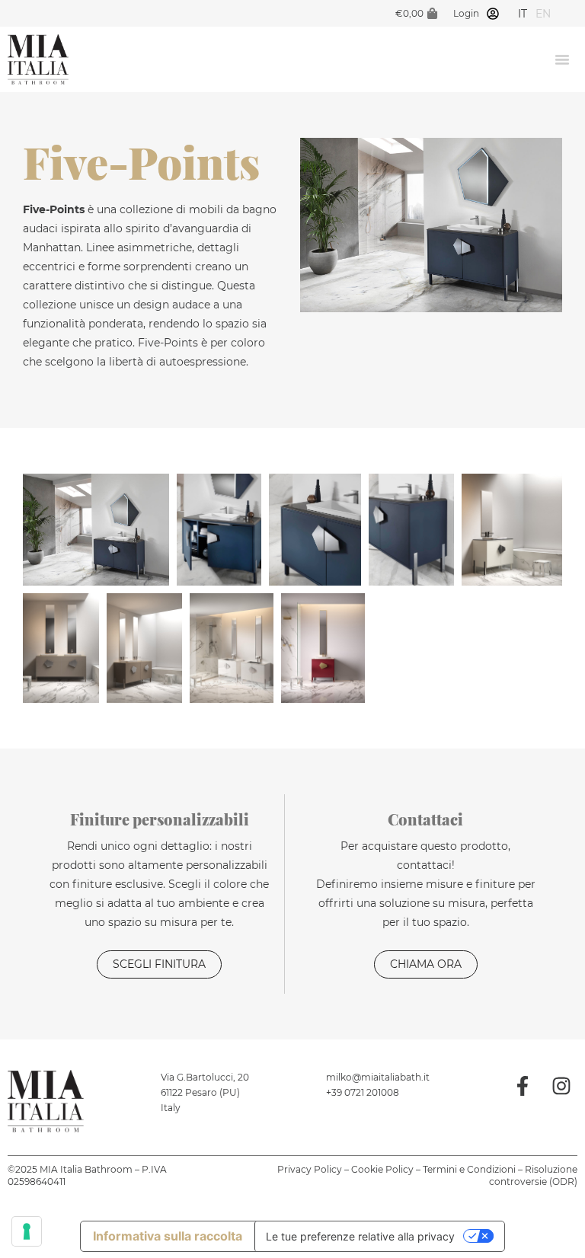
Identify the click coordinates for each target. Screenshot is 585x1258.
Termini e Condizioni (469, 1169)
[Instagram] (561, 1086)
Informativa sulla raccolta (167, 1236)
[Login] (493, 14)
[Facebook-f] (523, 1086)
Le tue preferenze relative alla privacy (360, 1236)
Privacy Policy (309, 1169)
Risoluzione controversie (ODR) (533, 1175)
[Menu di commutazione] (562, 59)
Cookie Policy (382, 1169)
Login (466, 13)
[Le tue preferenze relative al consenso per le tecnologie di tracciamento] (26, 1231)
